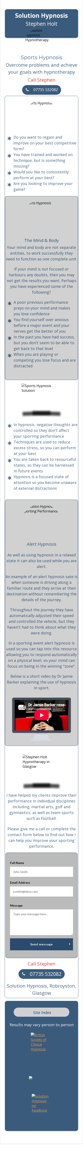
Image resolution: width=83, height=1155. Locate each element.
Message (16, 905)
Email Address (20, 882)
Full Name (17, 863)
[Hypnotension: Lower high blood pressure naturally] (30, 1078)
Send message (41, 944)
